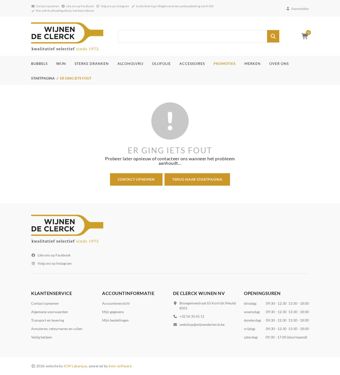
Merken (252, 63)
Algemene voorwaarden (49, 312)
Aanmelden (300, 8)
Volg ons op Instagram (55, 263)
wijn (61, 63)
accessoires (192, 63)
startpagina (43, 78)
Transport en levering (47, 320)
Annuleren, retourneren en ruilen (56, 329)
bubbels (39, 63)
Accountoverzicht (116, 303)
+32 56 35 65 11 (191, 316)
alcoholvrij (130, 63)
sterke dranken (92, 63)
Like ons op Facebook (54, 255)
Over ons (279, 63)
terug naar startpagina (197, 179)
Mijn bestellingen (115, 320)
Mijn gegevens (113, 312)
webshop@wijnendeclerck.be (202, 324)
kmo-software (120, 366)
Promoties (225, 63)
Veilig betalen (41, 337)
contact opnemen (136, 179)
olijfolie (161, 63)
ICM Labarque (75, 366)
